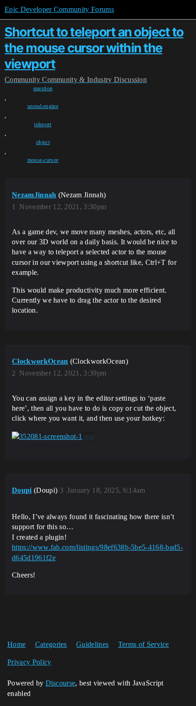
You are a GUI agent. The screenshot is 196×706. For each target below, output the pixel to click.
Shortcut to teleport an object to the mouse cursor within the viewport (94, 48)
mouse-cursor (43, 160)
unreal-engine (42, 106)
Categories (51, 644)
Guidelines (92, 644)
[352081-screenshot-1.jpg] (52, 436)
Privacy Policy (29, 662)
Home (16, 644)
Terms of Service (143, 644)
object (43, 142)
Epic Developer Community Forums (59, 9)
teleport (43, 124)
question (43, 88)
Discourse (61, 683)
